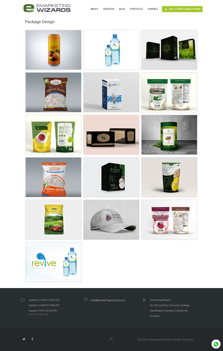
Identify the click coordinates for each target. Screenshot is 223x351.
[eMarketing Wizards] (47, 9)
